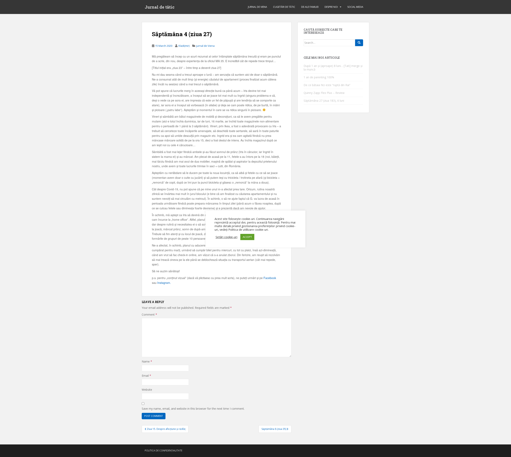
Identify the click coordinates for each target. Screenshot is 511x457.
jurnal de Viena (257, 7)
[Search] (359, 42)
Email (146, 376)
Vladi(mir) (183, 46)
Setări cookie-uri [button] (226, 237)
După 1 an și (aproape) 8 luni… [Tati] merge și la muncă (333, 67)
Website (147, 389)
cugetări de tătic (284, 7)
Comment (149, 314)
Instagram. (164, 283)
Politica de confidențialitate (163, 450)
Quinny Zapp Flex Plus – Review (324, 93)
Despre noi (331, 7)
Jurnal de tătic (159, 7)
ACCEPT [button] (247, 237)
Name (147, 361)
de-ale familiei (310, 7)
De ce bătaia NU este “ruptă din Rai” (327, 85)
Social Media (355, 7)
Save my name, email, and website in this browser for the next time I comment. (193, 408)
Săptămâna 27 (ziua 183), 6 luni (324, 100)
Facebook (269, 278)
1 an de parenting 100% (319, 77)
